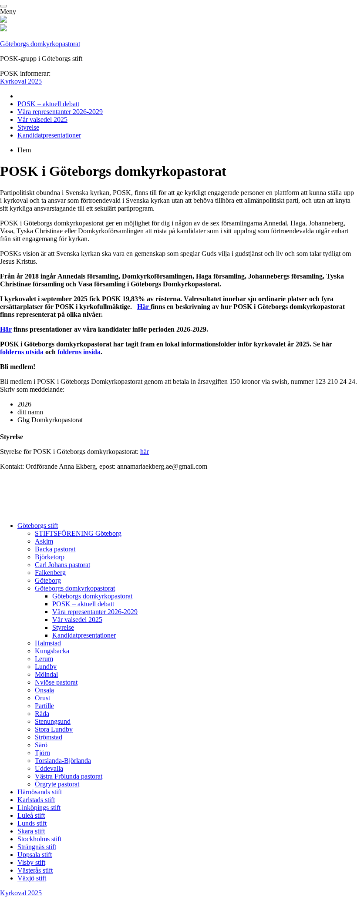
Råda (42, 713)
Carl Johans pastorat (62, 564)
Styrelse (28, 127)
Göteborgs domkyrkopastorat (40, 43)
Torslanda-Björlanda (63, 760)
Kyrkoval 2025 (21, 81)
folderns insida (79, 352)
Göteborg (48, 580)
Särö (41, 745)
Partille (44, 705)
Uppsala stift (34, 854)
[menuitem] (187, 96)
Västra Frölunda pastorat (68, 776)
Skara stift (31, 831)
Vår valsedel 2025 (42, 119)
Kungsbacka (52, 651)
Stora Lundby (54, 729)
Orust (42, 698)
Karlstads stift (36, 799)
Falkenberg (50, 572)
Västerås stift (35, 870)
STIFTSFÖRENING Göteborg (78, 533)
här (144, 451)
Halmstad (48, 643)
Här (144, 306)
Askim (44, 541)
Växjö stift (31, 878)
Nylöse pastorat (56, 682)
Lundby (46, 666)
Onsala (44, 690)
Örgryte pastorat (57, 784)
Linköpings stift (39, 807)
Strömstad (48, 737)
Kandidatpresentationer (49, 135)
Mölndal (46, 674)
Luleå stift (31, 815)
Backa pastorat (55, 549)
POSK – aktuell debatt (48, 104)
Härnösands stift (39, 792)
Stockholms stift (39, 839)
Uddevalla (49, 768)
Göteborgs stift (37, 525)
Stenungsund (53, 721)
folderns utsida (22, 352)
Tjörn (42, 752)
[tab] (187, 655)
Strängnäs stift (36, 846)
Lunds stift (32, 823)
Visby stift (31, 862)
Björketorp (49, 557)
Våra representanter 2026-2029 (60, 111)
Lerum (44, 658)
